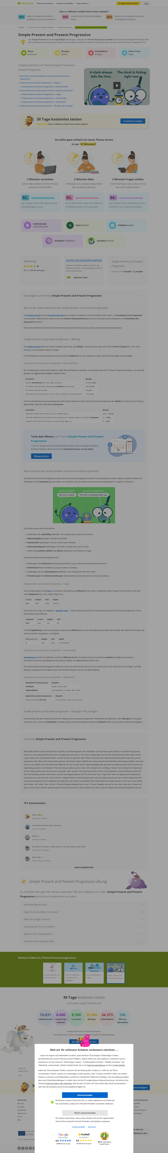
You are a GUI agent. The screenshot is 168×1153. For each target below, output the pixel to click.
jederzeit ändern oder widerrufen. (59, 1083)
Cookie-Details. (119, 1065)
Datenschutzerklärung (96, 1065)
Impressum (92, 1127)
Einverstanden (84, 1095)
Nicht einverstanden (85, 1113)
